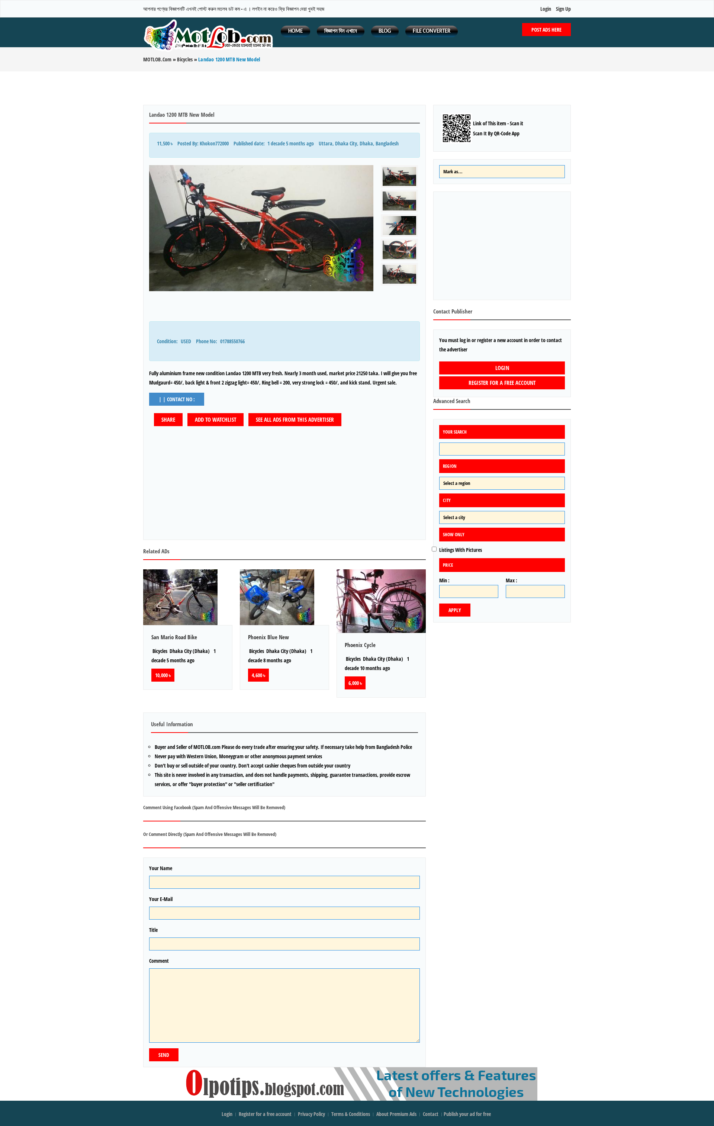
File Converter (431, 31)
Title (153, 929)
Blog (385, 31)
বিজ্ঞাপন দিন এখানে (340, 31)
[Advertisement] (357, 88)
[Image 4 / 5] (399, 250)
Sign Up (563, 8)
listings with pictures (460, 549)
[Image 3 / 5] (399, 225)
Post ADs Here (546, 29)
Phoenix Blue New (268, 637)
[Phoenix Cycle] (381, 601)
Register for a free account (502, 382)
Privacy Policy (311, 1113)
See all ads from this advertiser (295, 419)
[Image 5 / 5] (399, 274)
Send (163, 1054)
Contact (431, 1113)
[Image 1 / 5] (261, 228)
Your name (160, 868)
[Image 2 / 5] (399, 201)
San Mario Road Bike (174, 637)
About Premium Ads (396, 1113)
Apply (454, 610)
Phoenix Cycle (360, 645)
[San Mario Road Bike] (187, 597)
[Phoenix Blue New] (284, 597)
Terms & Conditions (350, 1113)
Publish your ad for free (468, 1113)
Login (545, 8)
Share (168, 419)
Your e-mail (161, 899)
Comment (159, 960)
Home (295, 31)
